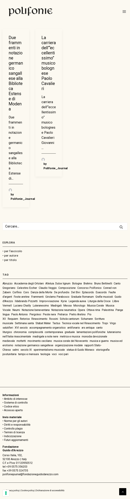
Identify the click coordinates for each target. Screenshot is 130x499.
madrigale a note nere (45, 336)
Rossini (53, 318)
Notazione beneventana (36, 310)
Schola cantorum (69, 318)
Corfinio (17, 292)
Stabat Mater (43, 323)
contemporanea (54, 332)
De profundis (61, 292)
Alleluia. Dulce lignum (57, 283)
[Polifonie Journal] (30, 12)
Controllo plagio (13, 428)
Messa (67, 305)
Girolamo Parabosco (57, 296)
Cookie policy (27, 490)
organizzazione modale (69, 345)
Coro (26, 292)
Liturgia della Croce (99, 301)
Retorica (25, 318)
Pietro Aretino (77, 314)
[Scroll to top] (122, 491)
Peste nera (49, 314)
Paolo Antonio (19, 314)
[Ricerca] (65, 226)
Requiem (13, 318)
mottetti (21, 341)
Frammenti (37, 296)
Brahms (87, 283)
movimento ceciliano (40, 341)
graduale (70, 332)
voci (54, 354)
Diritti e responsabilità (17, 424)
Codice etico (11, 406)
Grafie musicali (104, 296)
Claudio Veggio (48, 288)
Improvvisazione (49, 301)
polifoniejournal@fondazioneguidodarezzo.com (30, 474)
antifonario (73, 327)
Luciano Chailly (22, 305)
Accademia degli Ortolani (29, 283)
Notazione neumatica (63, 310)
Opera (81, 310)
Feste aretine (21, 296)
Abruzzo (8, 283)
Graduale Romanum (82, 296)
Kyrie (64, 301)
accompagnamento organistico (47, 327)
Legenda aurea (77, 301)
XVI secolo (21, 327)
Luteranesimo (41, 305)
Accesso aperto (13, 410)
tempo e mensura (28, 354)
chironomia (20, 332)
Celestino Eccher (27, 288)
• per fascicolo (12, 251)
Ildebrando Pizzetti (26, 301)
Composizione (67, 288)
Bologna (77, 283)
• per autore (10, 255)
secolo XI (26, 349)
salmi (15, 349)
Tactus (56, 323)
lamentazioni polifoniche (91, 332)
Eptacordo (88, 292)
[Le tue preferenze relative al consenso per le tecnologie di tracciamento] (6, 493)
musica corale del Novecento (71, 341)
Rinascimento (39, 318)
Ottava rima (93, 310)
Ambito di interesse (15, 398)
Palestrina (108, 310)
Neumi (16, 310)
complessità (35, 332)
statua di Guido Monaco (80, 349)
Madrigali (56, 305)
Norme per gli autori (15, 421)
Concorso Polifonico (89, 288)
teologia (45, 354)
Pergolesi (35, 314)
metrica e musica (70, 336)
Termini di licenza (14, 432)
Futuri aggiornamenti (16, 440)
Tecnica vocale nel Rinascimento (81, 323)
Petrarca (63, 314)
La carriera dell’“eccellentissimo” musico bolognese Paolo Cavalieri (48, 63)
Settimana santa (24, 323)
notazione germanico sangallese (34, 345)
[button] (123, 11)
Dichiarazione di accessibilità (50, 490)
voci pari (63, 354)
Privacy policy (12, 490)
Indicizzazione (12, 436)
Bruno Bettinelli (103, 283)
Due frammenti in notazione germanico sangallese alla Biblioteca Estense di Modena (16, 73)
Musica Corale (95, 305)
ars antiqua (88, 327)
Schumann (87, 318)
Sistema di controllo (16, 402)
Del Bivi (75, 292)
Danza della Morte (41, 292)
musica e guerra (99, 341)
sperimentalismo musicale (49, 349)
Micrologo (79, 305)
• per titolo (10, 260)
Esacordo (101, 292)
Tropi (105, 323)
